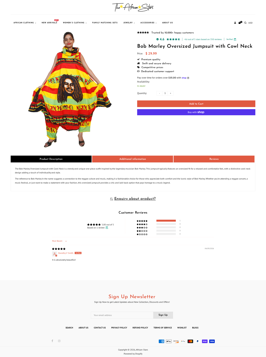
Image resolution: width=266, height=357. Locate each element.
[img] (58, 248)
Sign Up (163, 315)
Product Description (51, 159)
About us (83, 327)
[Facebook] (52, 341)
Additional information (132, 159)
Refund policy (140, 327)
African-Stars (142, 349)
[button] (142, 220)
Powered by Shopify (133, 353)
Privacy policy (119, 327)
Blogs (195, 327)
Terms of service (163, 327)
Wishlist (182, 327)
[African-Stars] (133, 7)
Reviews (214, 159)
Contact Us (100, 327)
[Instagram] (59, 341)
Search (69, 327)
